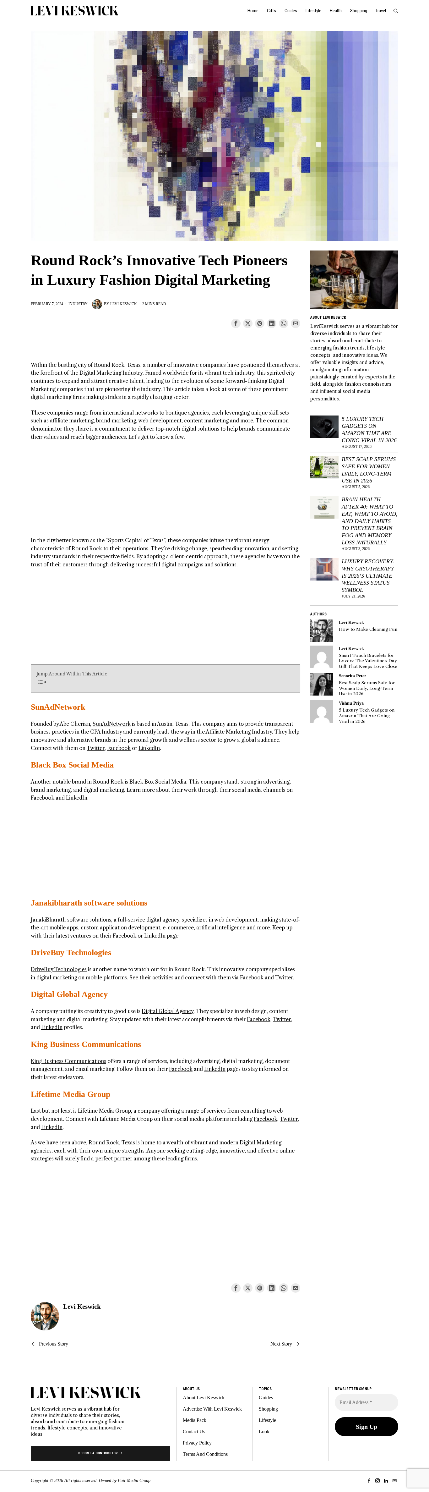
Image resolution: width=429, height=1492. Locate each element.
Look (264, 1431)
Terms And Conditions (205, 1454)
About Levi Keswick (204, 1397)
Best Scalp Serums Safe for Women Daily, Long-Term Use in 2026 (369, 470)
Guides (266, 1397)
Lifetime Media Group (70, 1094)
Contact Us (194, 1431)
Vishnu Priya (351, 703)
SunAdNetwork (58, 707)
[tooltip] (236, 323)
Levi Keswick (123, 304)
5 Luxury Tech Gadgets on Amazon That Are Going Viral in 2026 (369, 430)
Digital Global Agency (69, 994)
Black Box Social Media (72, 764)
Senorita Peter (352, 675)
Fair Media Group (134, 1480)
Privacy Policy (197, 1442)
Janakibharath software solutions (89, 902)
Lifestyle (267, 1420)
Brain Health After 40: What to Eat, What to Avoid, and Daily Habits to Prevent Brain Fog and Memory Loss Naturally (370, 521)
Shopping (268, 1409)
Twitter (96, 748)
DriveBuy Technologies (71, 952)
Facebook (119, 748)
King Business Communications (86, 1044)
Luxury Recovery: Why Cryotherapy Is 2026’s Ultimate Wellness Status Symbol (368, 575)
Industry (78, 304)
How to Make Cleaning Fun (368, 629)
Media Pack (194, 1420)
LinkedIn (149, 748)
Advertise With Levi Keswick (212, 1409)
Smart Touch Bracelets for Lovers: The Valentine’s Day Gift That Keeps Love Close (368, 661)
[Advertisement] (165, 493)
